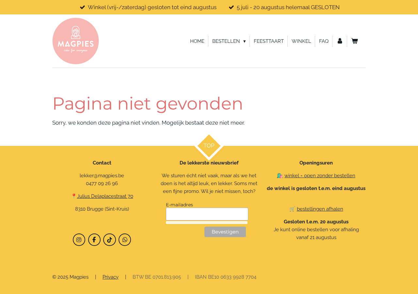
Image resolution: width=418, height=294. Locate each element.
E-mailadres (179, 205)
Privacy (111, 277)
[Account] (339, 41)
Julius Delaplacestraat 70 (105, 196)
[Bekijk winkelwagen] (354, 41)
